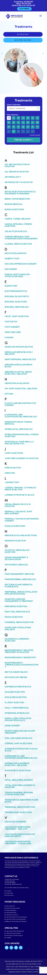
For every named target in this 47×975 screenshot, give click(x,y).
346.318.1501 (30, 5)
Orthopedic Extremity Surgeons (14, 935)
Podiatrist (8, 937)
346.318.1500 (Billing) (10, 882)
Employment (9, 893)
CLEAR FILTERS (35, 135)
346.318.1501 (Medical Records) (13, 884)
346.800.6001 (28, 2)
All (9, 118)
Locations (8, 891)
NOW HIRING (24, 9)
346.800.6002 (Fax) (10, 881)
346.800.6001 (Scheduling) (12, 879)
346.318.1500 (26, 4)
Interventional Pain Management (15, 931)
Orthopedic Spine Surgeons (13, 933)
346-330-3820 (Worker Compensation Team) (17, 887)
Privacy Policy (10, 895)
